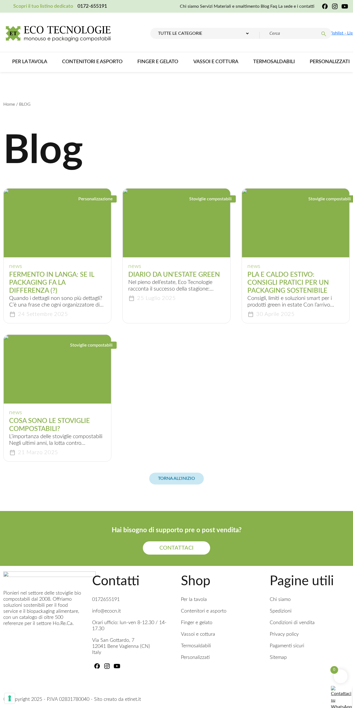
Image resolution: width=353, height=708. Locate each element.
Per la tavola (29, 61)
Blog (265, 6)
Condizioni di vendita (292, 622)
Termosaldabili (274, 61)
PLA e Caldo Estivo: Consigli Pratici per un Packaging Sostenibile (288, 283)
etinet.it (133, 699)
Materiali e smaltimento (237, 6)
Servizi (206, 6)
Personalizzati (330, 61)
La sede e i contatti (296, 6)
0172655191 (106, 599)
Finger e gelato (196, 622)
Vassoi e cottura (215, 61)
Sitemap (278, 657)
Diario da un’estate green (174, 275)
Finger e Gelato (157, 61)
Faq (273, 6)
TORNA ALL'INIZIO (176, 478)
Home (9, 104)
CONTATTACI (176, 548)
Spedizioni (281, 611)
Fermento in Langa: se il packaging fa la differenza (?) (51, 283)
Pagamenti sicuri (287, 645)
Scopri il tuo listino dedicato (43, 6)
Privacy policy (284, 634)
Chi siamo (189, 6)
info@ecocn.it (106, 611)
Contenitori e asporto (92, 61)
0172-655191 (92, 6)
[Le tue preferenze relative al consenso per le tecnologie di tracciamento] (9, 698)
